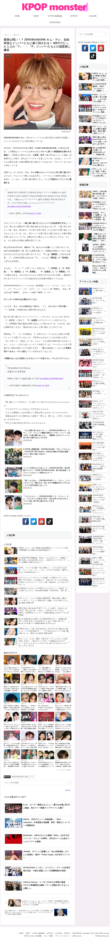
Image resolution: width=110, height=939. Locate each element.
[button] (69, 782)
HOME (21, 933)
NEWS (8, 776)
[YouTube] (41, 521)
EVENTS (67, 933)
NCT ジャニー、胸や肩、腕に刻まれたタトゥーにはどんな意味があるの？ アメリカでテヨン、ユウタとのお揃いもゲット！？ (63, 709)
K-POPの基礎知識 (38, 933)
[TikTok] (49, 521)
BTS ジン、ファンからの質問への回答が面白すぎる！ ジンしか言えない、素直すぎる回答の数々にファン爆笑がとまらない (12, 747)
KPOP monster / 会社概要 (33, 936)
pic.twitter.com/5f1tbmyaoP (51, 378)
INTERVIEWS (77, 933)
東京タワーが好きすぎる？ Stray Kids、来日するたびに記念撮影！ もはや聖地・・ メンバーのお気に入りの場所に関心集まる (12, 690)
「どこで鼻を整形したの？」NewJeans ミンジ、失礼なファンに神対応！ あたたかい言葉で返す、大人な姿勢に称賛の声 (46, 671)
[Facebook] (25, 521)
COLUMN (58, 933)
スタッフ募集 (48, 936)
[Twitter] (33, 521)
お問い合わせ (76, 936)
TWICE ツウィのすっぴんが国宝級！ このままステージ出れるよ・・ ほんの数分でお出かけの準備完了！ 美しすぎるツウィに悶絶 (63, 671)
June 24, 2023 (43, 385)
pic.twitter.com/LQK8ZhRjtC (19, 206)
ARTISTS (50, 933)
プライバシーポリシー (62, 936)
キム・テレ (30, 776)
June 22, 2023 (35, 213)
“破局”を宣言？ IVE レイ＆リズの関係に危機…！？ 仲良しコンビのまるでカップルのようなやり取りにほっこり (63, 690)
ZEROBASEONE (19, 776)
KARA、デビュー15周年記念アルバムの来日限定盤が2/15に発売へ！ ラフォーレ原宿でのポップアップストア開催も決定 (46, 728)
